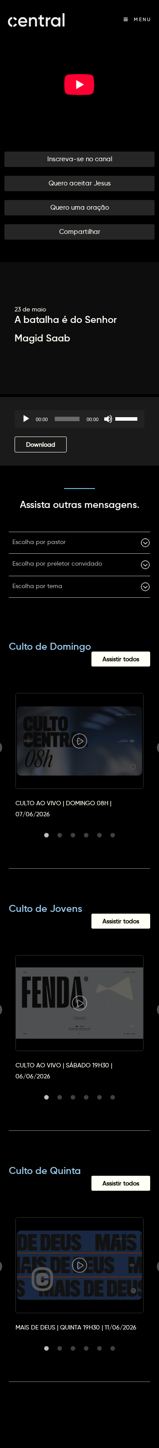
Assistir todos (120, 659)
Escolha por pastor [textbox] (39, 542)
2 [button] (59, 835)
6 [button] (112, 835)
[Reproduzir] (26, 419)
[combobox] (79, 543)
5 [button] (99, 835)
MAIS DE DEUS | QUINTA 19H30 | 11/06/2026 (75, 1327)
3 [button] (72, 835)
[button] (79, 159)
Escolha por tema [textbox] (37, 586)
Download (40, 444)
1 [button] (46, 835)
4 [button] (86, 835)
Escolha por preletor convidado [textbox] (57, 563)
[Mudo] (108, 419)
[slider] (127, 418)
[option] (79, 747)
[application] (79, 419)
